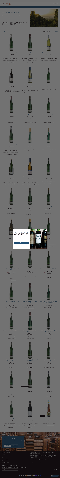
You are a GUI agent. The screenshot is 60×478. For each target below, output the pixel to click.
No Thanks (21, 245)
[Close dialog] (46, 230)
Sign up (21, 242)
